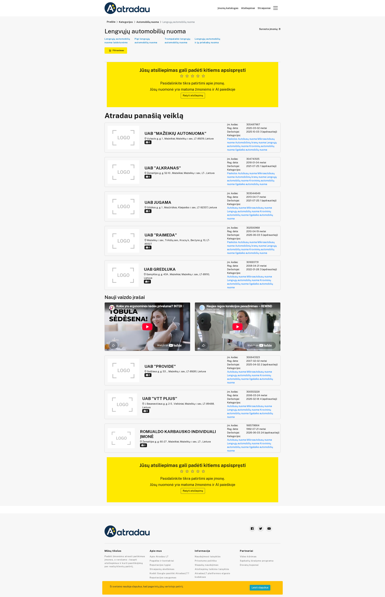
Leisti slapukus (260, 587)
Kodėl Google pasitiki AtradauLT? (169, 573)
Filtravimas (118, 50)
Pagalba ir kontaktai (162, 560)
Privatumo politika (206, 560)
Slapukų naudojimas (206, 565)
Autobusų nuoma (247, 139)
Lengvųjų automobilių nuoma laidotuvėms (117, 41)
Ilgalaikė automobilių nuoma (251, 149)
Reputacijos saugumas (163, 577)
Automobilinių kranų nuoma (250, 142)
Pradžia (111, 21)
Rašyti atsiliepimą (193, 95)
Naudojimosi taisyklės (208, 556)
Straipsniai (264, 8)
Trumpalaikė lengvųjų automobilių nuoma (177, 41)
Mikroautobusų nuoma (259, 207)
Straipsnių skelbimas (162, 569)
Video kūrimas (248, 556)
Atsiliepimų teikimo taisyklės (212, 569)
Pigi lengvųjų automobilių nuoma (146, 41)
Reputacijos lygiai (160, 565)
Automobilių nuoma (147, 22)
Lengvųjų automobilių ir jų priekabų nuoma (207, 41)
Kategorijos (126, 22)
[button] (275, 8)
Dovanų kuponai (249, 565)
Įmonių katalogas (228, 8)
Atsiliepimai (248, 8)
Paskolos (232, 139)
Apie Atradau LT (159, 556)
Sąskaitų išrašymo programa (256, 560)
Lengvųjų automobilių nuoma (243, 211)
